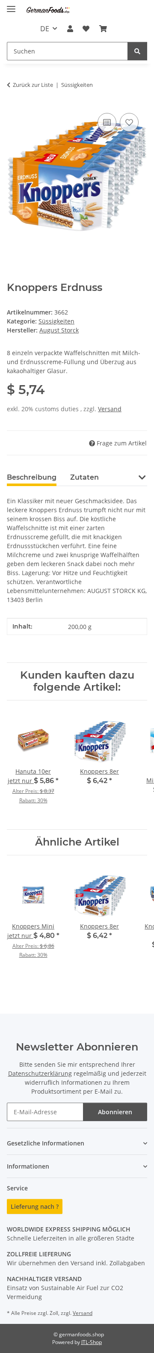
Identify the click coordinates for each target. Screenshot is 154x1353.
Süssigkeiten (56, 321)
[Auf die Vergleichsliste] (107, 122)
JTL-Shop (91, 1342)
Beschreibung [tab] (31, 477)
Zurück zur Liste (33, 85)
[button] (70, 28)
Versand (109, 409)
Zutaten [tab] (84, 477)
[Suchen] (137, 51)
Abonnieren (115, 1112)
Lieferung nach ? (35, 1206)
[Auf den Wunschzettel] (129, 122)
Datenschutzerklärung (40, 1073)
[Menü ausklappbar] (11, 5)
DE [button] (44, 28)
